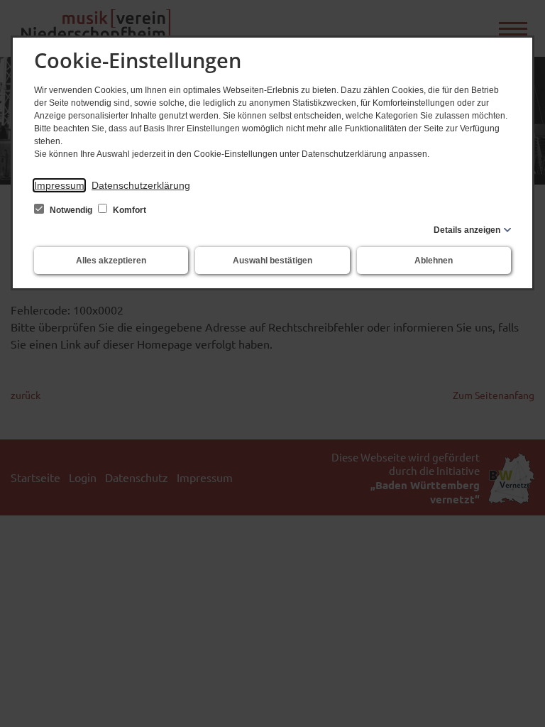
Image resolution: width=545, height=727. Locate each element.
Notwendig (71, 210)
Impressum (59, 185)
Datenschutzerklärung (141, 185)
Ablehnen (433, 261)
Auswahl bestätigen (272, 261)
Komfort (128, 210)
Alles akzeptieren (111, 261)
